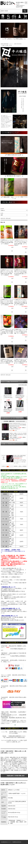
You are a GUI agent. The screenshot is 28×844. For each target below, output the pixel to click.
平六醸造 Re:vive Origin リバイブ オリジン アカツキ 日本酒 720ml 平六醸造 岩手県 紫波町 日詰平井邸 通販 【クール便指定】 (20, 302)
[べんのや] (8, 4)
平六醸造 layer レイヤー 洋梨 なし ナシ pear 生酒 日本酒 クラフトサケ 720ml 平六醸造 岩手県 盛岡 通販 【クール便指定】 (7, 302)
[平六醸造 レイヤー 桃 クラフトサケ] (7, 232)
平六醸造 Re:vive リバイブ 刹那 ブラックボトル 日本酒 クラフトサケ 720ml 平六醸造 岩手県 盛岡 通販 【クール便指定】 (7, 272)
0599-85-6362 (21, 737)
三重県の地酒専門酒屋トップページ (7, 43)
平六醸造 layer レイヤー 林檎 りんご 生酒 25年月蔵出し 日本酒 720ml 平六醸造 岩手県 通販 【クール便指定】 (7, 332)
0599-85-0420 (9, 737)
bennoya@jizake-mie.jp (14, 812)
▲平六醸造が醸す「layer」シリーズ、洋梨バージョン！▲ (14, 197)
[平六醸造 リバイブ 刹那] (7, 261)
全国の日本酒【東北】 (18, 43)
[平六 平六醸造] (7, 321)
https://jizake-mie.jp (13, 816)
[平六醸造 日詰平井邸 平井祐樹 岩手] (20, 321)
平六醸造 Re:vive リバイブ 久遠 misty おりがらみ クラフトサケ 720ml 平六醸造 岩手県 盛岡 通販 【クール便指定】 (20, 242)
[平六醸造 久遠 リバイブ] (20, 232)
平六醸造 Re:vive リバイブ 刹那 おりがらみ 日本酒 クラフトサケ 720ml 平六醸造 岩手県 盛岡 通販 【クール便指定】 (20, 272)
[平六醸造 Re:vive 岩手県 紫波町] (20, 261)
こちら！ (9, 661)
